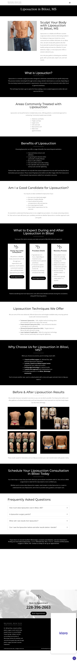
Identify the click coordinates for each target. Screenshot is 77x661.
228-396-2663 (38, 607)
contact (33, 541)
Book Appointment (17, 277)
